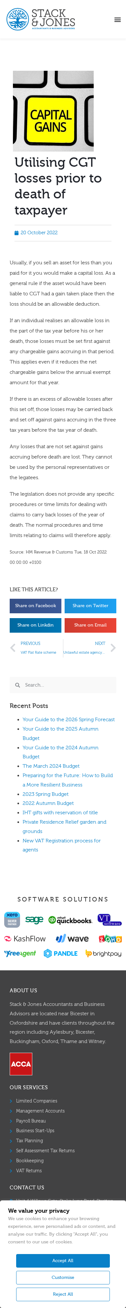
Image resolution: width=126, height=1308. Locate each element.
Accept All (62, 1260)
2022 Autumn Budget (48, 803)
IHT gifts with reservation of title (60, 813)
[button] (117, 19)
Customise (63, 1277)
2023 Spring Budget (45, 794)
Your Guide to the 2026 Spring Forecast (69, 720)
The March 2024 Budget (51, 766)
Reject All (63, 1294)
